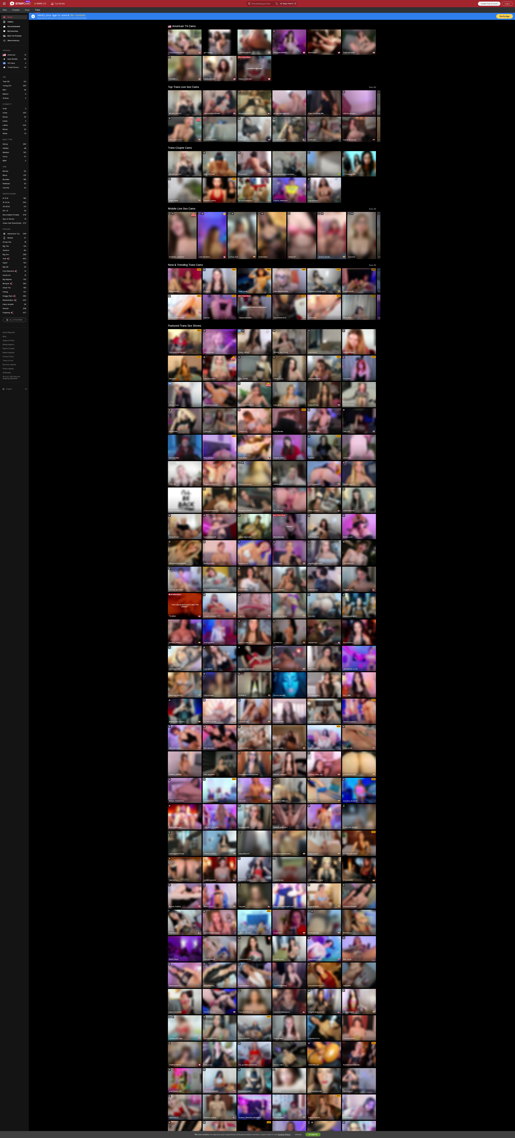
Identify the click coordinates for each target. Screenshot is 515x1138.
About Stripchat (9, 332)
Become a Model (9, 365)
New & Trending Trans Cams (185, 264)
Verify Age (505, 16)
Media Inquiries (8, 353)
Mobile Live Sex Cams (181, 208)
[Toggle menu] (4, 3)
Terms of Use (8, 361)
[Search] (277, 3)
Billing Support (8, 344)
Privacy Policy (8, 357)
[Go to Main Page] (20, 3)
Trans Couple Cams (180, 147)
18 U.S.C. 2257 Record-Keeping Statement (12, 378)
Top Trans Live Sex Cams (183, 87)
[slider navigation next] (373, 116)
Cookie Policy (284, 1134)
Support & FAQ (8, 340)
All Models (7, 373)
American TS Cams (184, 26)
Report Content (8, 349)
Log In (507, 4)
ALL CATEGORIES (16, 320)
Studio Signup (8, 369)
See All (372, 87)
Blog (4, 336)
